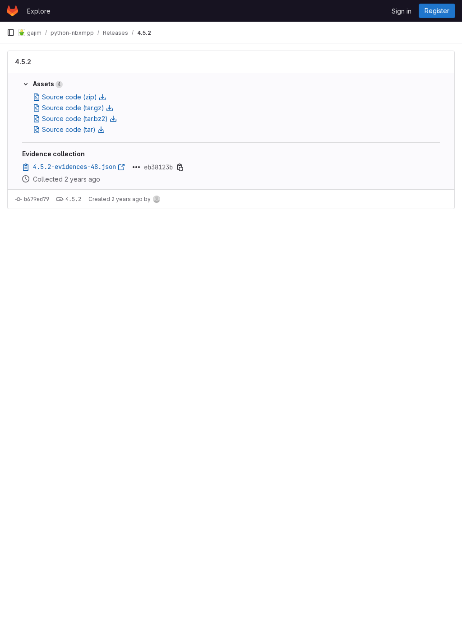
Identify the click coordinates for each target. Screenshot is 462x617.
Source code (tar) (69, 129)
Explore (39, 11)
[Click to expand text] (136, 167)
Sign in (401, 11)
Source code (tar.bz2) (75, 118)
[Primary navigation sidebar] (11, 32)
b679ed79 (36, 199)
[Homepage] (12, 11)
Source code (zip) (69, 97)
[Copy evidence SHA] (180, 167)
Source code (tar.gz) (73, 108)
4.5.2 (23, 61)
